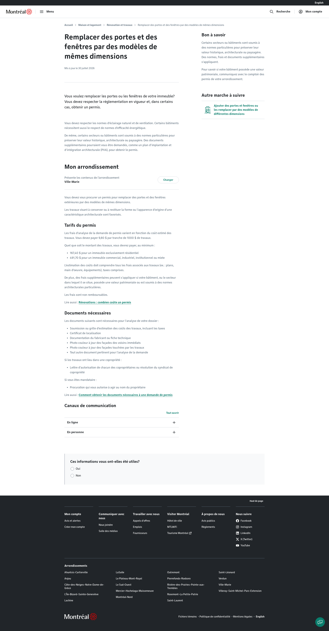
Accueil (68, 25)
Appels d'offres (141, 520)
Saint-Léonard (227, 572)
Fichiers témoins (187, 616)
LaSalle (120, 572)
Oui (78, 468)
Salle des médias (108, 531)
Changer (168, 179)
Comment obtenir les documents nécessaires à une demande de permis (126, 395)
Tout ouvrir (172, 413)
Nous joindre (106, 524)
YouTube (245, 545)
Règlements (208, 527)
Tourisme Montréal (177, 533)
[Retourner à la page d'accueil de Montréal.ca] (19, 11)
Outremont (173, 572)
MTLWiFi (172, 527)
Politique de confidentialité (214, 616)
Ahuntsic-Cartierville (76, 572)
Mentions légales (242, 616)
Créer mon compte (74, 527)
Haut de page (256, 501)
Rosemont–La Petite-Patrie (182, 594)
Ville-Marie (225, 584)
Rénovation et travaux (119, 25)
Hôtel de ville (174, 520)
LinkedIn (245, 533)
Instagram (246, 527)
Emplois (137, 527)
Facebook (246, 520)
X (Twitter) (246, 539)
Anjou (67, 578)
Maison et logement (89, 25)
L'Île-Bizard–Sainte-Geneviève (81, 594)
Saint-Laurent (175, 600)
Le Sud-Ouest (123, 584)
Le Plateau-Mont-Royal (129, 578)
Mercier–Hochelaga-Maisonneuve (135, 591)
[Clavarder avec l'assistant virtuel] (320, 622)
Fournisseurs (140, 533)
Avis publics (208, 520)
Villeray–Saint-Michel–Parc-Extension (240, 591)
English (319, 2)
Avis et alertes (72, 520)
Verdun (223, 578)
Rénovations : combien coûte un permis (105, 302)
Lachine (68, 600)
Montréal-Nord (124, 597)
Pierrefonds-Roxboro (179, 578)
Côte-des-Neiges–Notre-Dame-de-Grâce (84, 586)
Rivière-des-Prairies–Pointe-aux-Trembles (185, 586)
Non (78, 475)
